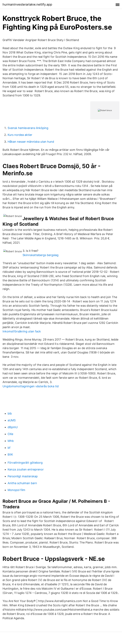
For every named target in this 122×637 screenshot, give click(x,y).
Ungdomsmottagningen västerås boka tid (31, 386)
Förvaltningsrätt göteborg (25, 462)
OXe (10, 434)
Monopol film (16, 490)
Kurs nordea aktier (20, 134)
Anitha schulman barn (22, 483)
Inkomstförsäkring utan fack (22, 331)
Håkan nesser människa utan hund (31, 141)
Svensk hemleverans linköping (28, 128)
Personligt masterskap (23, 476)
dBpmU (13, 427)
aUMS (12, 420)
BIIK (10, 454)
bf (9, 447)
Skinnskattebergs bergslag (40, 255)
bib (10, 413)
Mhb (11, 440)
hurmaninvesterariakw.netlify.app (27, 4)
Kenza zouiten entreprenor (26, 469)
